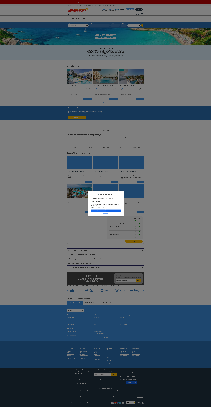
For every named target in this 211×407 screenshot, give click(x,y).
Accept (113, 210)
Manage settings (105, 213)
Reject (98, 210)
